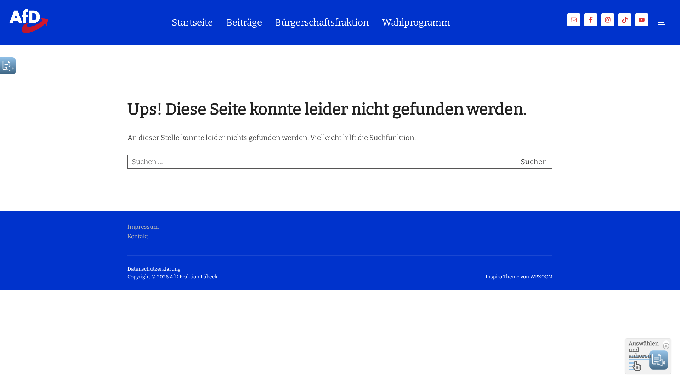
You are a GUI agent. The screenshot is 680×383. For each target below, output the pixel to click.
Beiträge (244, 22)
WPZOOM (541, 277)
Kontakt (138, 236)
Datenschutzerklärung (154, 269)
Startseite (192, 22)
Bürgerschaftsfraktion (322, 22)
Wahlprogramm (416, 22)
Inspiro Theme (503, 277)
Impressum (143, 226)
